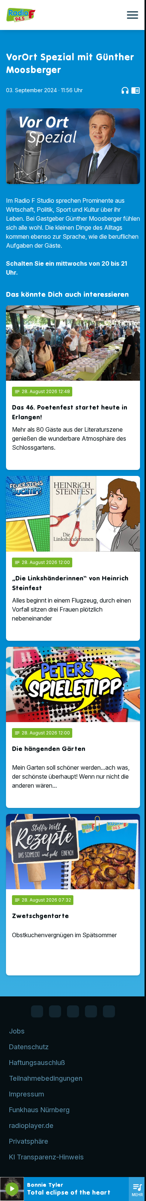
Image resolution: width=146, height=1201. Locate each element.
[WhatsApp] (55, 1011)
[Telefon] (91, 1011)
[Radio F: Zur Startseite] (64, 14)
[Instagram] (73, 1011)
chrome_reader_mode (135, 90)
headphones (125, 90)
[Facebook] (37, 1011)
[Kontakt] (109, 1011)
